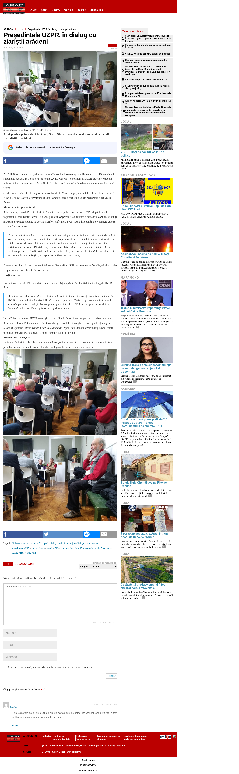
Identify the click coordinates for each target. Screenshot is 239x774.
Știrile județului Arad (53, 745)
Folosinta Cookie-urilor (83, 737)
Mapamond (130, 277)
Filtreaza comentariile (104, 563)
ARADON (8, 29)
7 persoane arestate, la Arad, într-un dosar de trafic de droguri (144, 535)
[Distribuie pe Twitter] (63, 160)
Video (56, 10)
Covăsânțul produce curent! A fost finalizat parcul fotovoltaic (143, 586)
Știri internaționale (76, 745)
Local (20, 29)
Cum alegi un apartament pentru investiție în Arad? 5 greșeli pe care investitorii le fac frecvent (148, 38)
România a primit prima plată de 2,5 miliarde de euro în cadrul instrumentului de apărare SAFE (144, 422)
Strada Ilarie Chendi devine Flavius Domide (144, 484)
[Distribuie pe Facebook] (23, 160)
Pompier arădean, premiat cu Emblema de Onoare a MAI (148, 94)
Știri (26, 745)
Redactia (46, 736)
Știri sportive (74, 752)
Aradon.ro (30, 736)
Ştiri (44, 10)
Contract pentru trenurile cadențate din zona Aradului (146, 61)
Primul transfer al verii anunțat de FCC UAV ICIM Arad (146, 208)
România (128, 334)
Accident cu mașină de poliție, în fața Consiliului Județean (145, 256)
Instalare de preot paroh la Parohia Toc (146, 79)
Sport (68, 10)
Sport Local (58, 752)
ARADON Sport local (139, 175)
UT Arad (46, 752)
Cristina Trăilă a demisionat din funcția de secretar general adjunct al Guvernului (146, 368)
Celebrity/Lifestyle (115, 745)
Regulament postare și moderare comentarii (135, 737)
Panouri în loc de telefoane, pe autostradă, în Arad (148, 46)
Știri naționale (95, 745)
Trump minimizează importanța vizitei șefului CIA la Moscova (145, 310)
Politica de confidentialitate (61, 737)
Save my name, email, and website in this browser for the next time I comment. (51, 667)
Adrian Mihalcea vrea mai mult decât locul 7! (148, 102)
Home (33, 10)
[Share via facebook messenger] (91, 160)
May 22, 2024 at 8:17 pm (105, 704)
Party (81, 10)
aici (42, 689)
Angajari (97, 10)
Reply (15, 725)
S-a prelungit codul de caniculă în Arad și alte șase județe (147, 87)
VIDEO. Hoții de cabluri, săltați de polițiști (147, 53)
